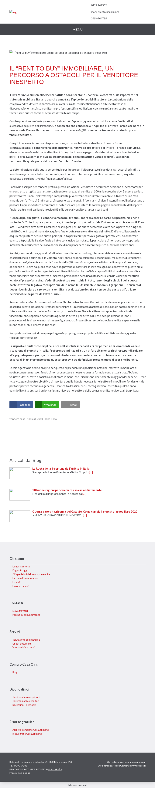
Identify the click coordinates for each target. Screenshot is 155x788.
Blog (14, 672)
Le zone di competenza (25, 578)
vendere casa (17, 418)
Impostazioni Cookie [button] (19, 773)
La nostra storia (21, 566)
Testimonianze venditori (25, 700)
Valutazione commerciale (26, 639)
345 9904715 (99, 18)
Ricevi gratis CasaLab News (27, 733)
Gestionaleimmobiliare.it (133, 765)
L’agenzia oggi (19, 570)
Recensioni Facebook (24, 704)
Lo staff (16, 582)
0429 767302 (99, 5)
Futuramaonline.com (135, 761)
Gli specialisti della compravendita (31, 574)
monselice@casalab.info (105, 11)
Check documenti (22, 643)
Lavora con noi (20, 586)
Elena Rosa (50, 418)
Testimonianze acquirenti (26, 697)
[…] (91, 472)
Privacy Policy (55, 769)
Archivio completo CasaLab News (30, 729)
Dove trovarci (20, 610)
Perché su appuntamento (26, 614)
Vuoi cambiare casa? (23, 647)
